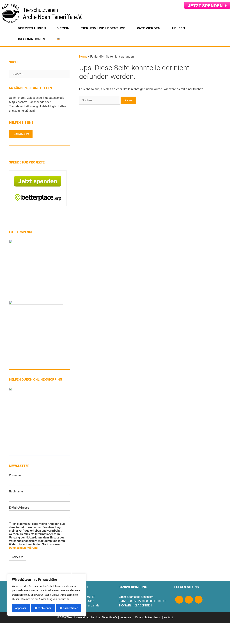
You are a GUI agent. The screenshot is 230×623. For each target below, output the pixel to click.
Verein (63, 28)
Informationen (31, 39)
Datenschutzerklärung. (23, 547)
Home (83, 56)
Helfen (178, 28)
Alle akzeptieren (68, 608)
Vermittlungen (32, 28)
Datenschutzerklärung (148, 617)
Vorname (15, 475)
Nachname (16, 491)
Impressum (126, 617)
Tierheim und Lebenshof (103, 28)
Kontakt (168, 617)
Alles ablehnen (43, 608)
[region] (46, 595)
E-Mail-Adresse (19, 507)
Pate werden (148, 28)
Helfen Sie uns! (21, 134)
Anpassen (21, 608)
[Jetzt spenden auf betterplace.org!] (37, 205)
